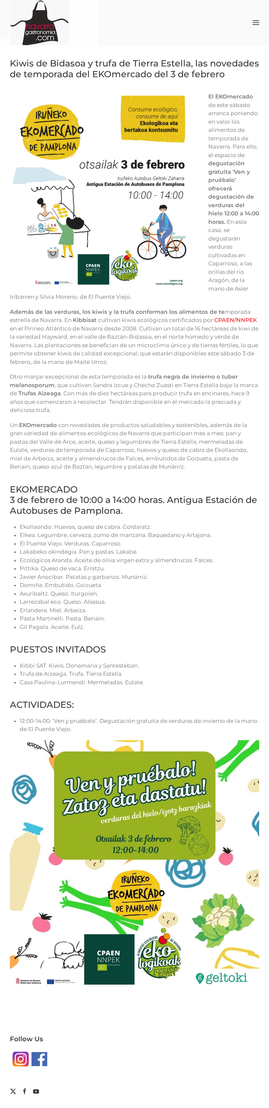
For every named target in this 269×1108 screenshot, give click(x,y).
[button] (256, 22)
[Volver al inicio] (39, 22)
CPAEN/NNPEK (235, 320)
